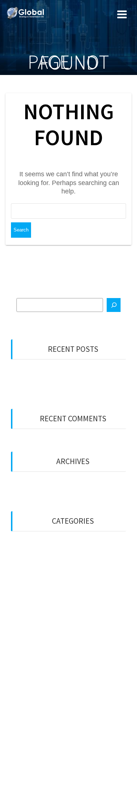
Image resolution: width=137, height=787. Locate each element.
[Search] (114, 305)
